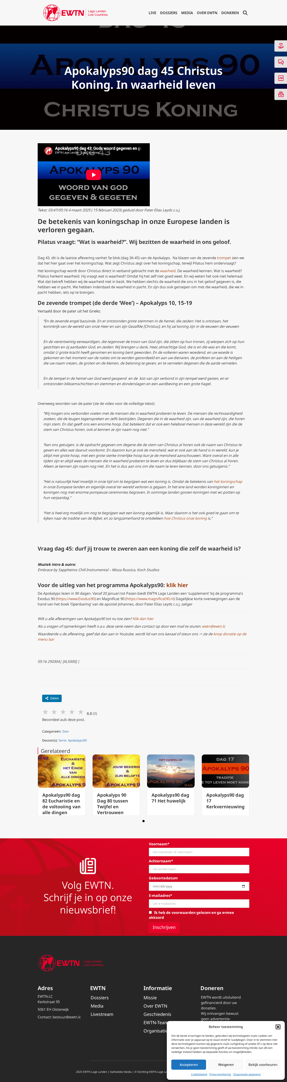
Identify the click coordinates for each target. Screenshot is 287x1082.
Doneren (230, 12)
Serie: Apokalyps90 (73, 740)
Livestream (102, 1014)
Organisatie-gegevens (247, 1074)
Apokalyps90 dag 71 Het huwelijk (170, 798)
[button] (278, 1027)
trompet (224, 257)
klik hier (177, 585)
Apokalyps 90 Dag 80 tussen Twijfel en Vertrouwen (112, 803)
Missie (150, 998)
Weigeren (226, 1064)
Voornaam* (159, 843)
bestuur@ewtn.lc (67, 1017)
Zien (65, 731)
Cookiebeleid (199, 1074)
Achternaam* (161, 861)
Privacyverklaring (220, 1074)
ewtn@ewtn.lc (213, 626)
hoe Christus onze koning (185, 518)
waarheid (168, 270)
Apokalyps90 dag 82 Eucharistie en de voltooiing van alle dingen (61, 803)
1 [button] (143, 821)
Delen (54, 698)
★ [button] (45, 711)
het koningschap (228, 481)
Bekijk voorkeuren (262, 1064)
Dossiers (168, 12)
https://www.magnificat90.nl (150, 598)
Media (187, 12)
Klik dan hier (143, 618)
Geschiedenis (157, 1014)
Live (152, 12)
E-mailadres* (160, 895)
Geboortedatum (163, 878)
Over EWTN (207, 12)
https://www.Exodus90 (76, 598)
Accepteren (189, 1064)
